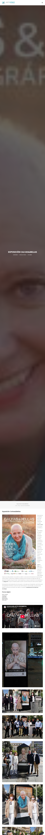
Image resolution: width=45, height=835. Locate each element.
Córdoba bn (4, 595)
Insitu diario (4, 600)
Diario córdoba (5, 594)
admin (30, 254)
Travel (24, 254)
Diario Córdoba (5, 599)
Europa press (4, 597)
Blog (22, 254)
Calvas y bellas (40, 524)
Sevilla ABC (4, 596)
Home (16, 505)
